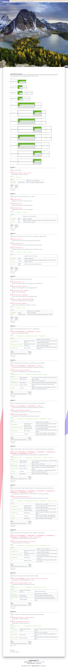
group (14, 651)
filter (11, 651)
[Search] (61, 2)
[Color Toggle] (63, 2)
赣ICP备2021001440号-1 (27, 665)
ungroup (17, 651)
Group (13, 190)
